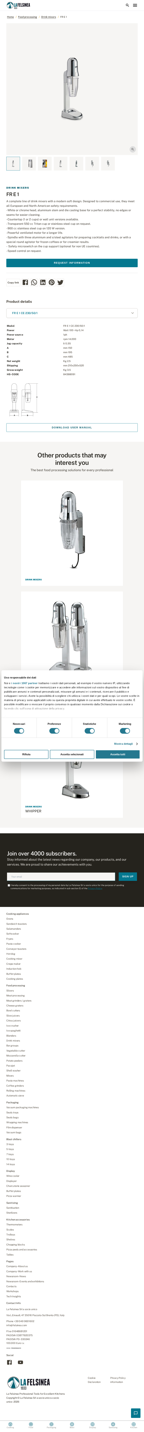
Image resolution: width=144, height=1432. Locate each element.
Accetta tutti (117, 754)
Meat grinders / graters (18, 1000)
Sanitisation (12, 1207)
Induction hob (13, 968)
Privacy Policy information (118, 1380)
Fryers (9, 938)
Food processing (27, 17)
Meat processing (15, 995)
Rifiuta (26, 754)
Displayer (11, 1181)
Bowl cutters (13, 1010)
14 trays (10, 1164)
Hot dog (10, 953)
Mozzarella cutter (15, 1055)
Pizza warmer (13, 1196)
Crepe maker (13, 963)
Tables (10, 1254)
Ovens (9, 918)
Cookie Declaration (94, 1380)
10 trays (10, 1159)
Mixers (10, 1075)
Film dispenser (14, 1127)
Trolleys (10, 1234)
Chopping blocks (15, 1244)
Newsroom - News (16, 1276)
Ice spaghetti (13, 1030)
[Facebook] (9, 1364)
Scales (10, 1229)
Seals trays (12, 1112)
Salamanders (13, 928)
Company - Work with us (19, 1271)
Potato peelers (14, 1060)
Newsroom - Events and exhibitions (25, 1281)
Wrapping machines (17, 1122)
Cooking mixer (14, 958)
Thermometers (14, 1224)
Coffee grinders (15, 1085)
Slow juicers (13, 1015)
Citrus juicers (13, 1020)
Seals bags (12, 1117)
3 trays (10, 1144)
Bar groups (12, 1045)
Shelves (10, 1239)
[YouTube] (20, 1364)
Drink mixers (48, 17)
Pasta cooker (13, 943)
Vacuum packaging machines (22, 1107)
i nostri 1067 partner (24, 683)
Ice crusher (12, 1025)
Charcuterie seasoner (18, 1186)
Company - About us (17, 1266)
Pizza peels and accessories (21, 1249)
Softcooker (12, 933)
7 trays (10, 1154)
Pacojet (10, 1065)
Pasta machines (15, 1080)
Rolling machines (15, 1090)
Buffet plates (13, 973)
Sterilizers (11, 1212)
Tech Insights (13, 1296)
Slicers (10, 990)
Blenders (11, 1035)
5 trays (10, 1149)
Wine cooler (12, 1175)
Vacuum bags (13, 1132)
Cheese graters (14, 1005)
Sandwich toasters (16, 923)
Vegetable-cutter (15, 1050)
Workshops (12, 1291)
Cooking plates (14, 978)
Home (10, 17)
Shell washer (13, 1070)
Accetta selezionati (72, 754)
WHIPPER (33, 811)
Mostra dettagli (123, 743)
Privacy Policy (95, 888)
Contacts (11, 1286)
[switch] (54, 731)
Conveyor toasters (16, 948)
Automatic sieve (15, 1095)
